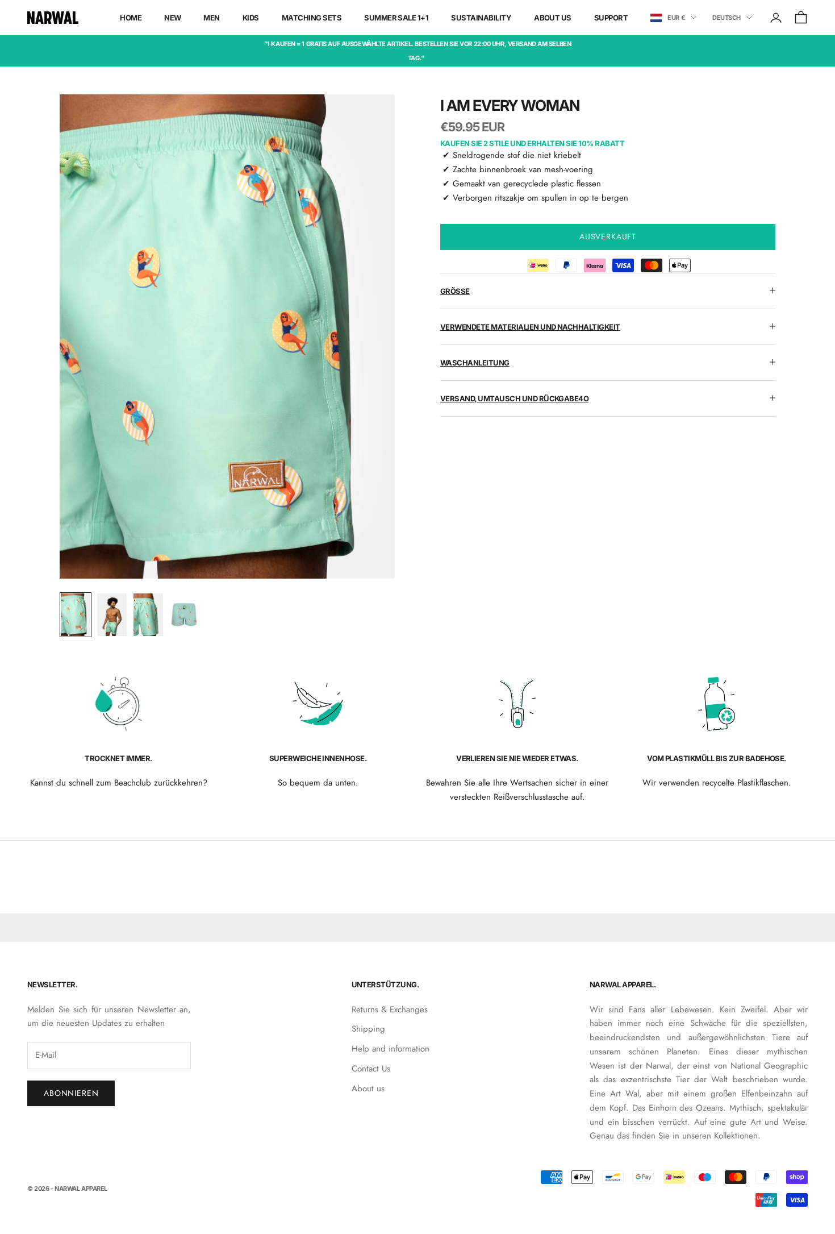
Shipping (368, 1029)
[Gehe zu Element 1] (75, 614)
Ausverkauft (607, 236)
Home (130, 17)
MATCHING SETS (311, 17)
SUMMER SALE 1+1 (396, 17)
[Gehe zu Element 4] (185, 614)
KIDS (251, 17)
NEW (172, 17)
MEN (211, 17)
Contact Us (371, 1068)
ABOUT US (552, 17)
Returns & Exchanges (390, 1009)
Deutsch (726, 18)
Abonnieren (71, 1093)
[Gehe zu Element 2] (112, 614)
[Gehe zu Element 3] (148, 614)
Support (611, 17)
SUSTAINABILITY (481, 17)
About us (368, 1088)
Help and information (390, 1048)
